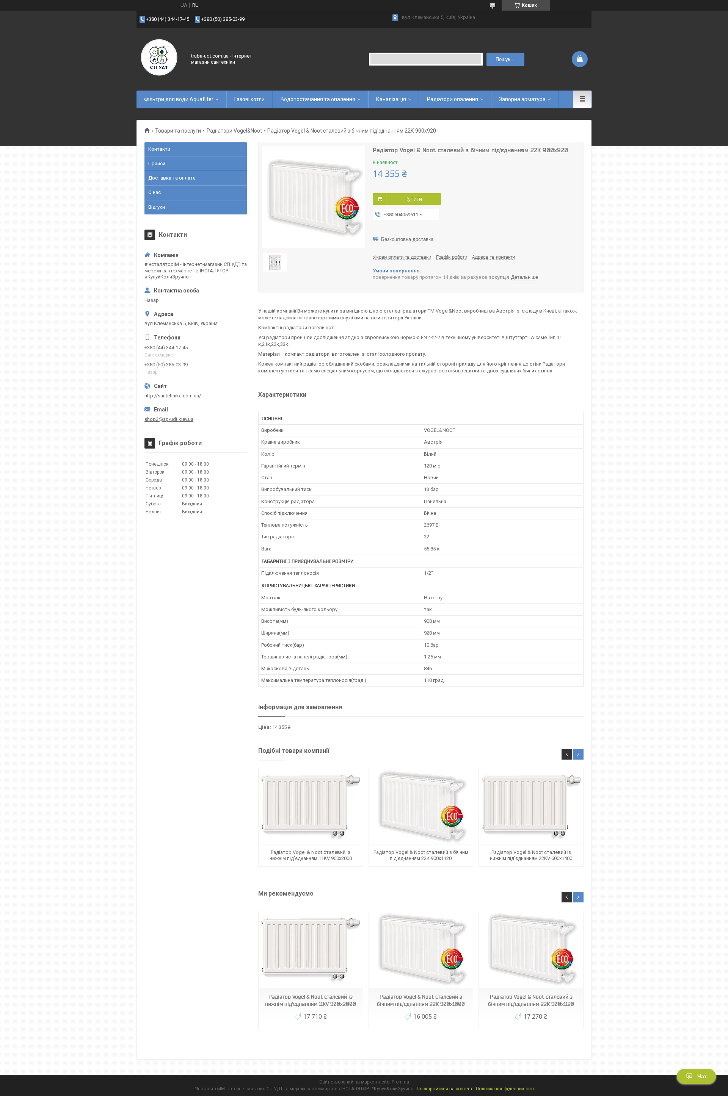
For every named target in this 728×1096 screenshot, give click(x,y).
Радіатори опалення (452, 99)
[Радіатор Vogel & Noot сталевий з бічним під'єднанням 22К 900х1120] (421, 806)
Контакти (159, 149)
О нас (154, 192)
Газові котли (249, 99)
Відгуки (156, 207)
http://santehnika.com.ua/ (172, 396)
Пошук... (505, 59)
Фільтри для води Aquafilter (178, 99)
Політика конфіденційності (505, 1088)
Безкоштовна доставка (407, 239)
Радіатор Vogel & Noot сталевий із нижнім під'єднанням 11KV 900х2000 (311, 855)
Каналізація (391, 99)
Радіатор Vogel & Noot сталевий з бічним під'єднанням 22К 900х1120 (420, 855)
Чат (702, 1076)
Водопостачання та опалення (318, 99)
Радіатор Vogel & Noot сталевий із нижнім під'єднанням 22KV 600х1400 (531, 855)
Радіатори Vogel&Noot (234, 131)
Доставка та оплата (172, 178)
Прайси (156, 163)
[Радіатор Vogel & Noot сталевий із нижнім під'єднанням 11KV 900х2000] (310, 806)
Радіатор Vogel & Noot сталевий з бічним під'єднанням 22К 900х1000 (421, 1000)
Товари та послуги (178, 131)
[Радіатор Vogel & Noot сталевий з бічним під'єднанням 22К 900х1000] (421, 949)
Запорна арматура (522, 99)
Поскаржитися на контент (444, 1088)
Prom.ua (400, 1082)
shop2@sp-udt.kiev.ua (168, 419)
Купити (413, 199)
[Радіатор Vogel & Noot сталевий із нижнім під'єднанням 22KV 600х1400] (531, 806)
